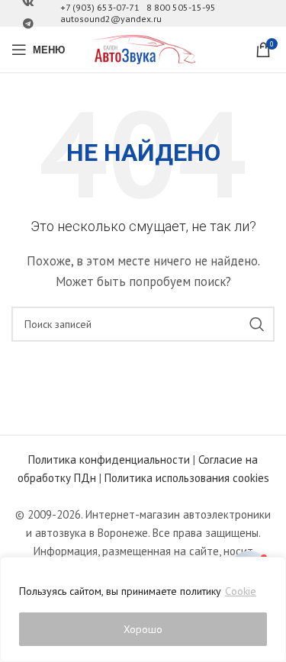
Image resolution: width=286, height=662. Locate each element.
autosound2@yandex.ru (111, 18)
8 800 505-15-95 (181, 7)
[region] (143, 609)
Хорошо (143, 629)
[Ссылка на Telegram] (28, 24)
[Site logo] (143, 48)
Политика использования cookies (186, 478)
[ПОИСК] (257, 324)
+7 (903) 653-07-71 (100, 7)
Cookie (240, 591)
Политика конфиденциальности (109, 459)
